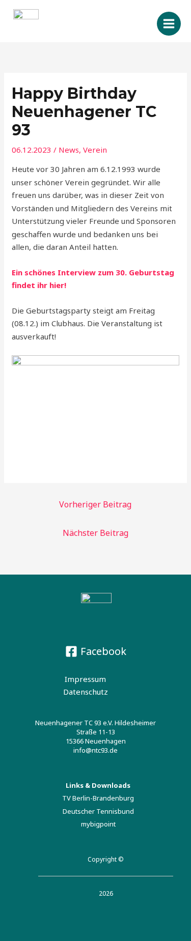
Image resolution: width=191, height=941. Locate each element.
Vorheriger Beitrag (95, 504)
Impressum (85, 679)
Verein (95, 150)
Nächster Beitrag (95, 532)
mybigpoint (98, 824)
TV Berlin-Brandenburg (98, 798)
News (69, 150)
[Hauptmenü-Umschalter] (169, 24)
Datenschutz (85, 692)
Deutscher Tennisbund (98, 811)
